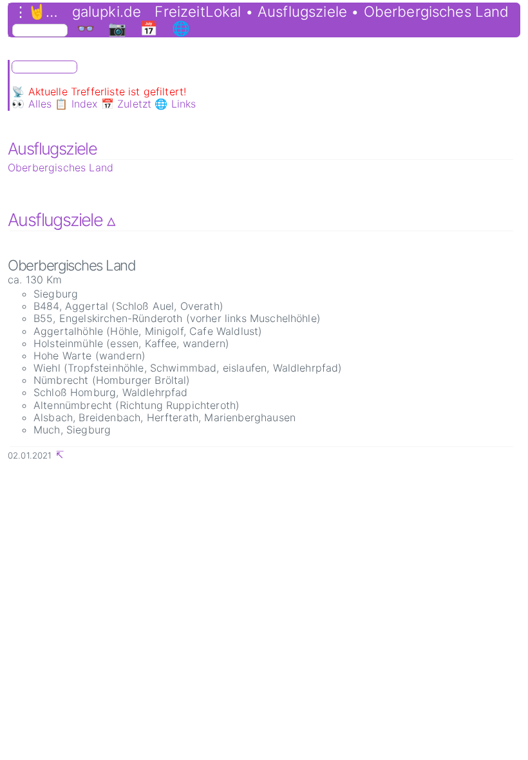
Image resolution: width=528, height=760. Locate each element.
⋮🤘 (30, 11)
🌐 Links (175, 103)
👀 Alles (32, 103)
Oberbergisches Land (60, 167)
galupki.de (107, 11)
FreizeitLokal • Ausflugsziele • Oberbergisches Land (332, 11)
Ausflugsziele (52, 148)
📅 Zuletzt (126, 103)
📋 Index (76, 103)
